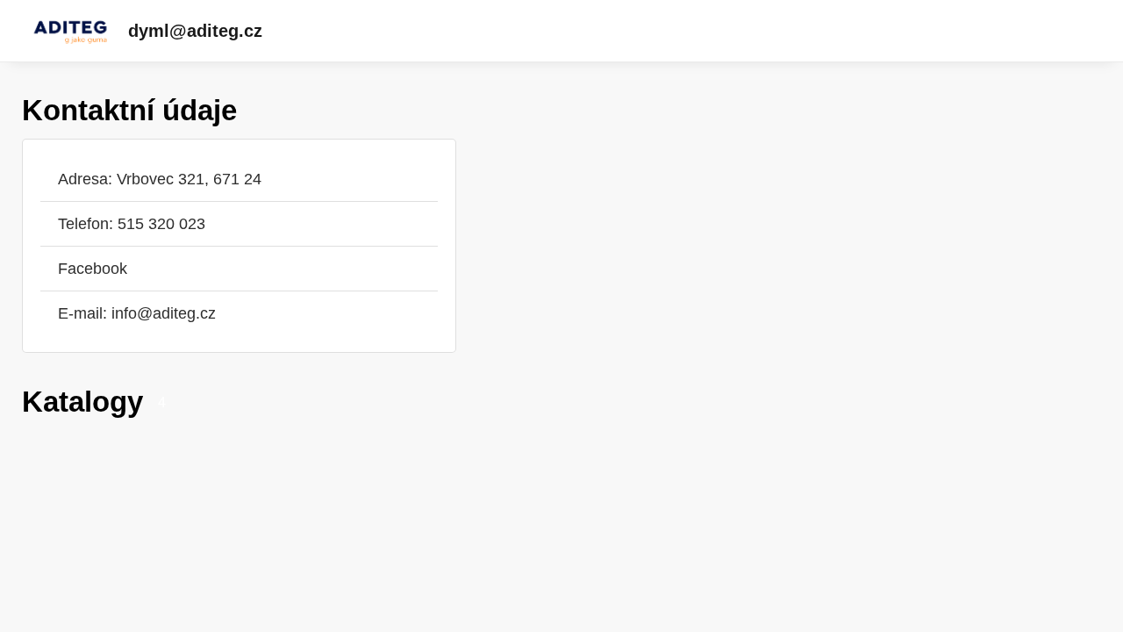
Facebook (92, 268)
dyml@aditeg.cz (195, 30)
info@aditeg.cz (163, 313)
